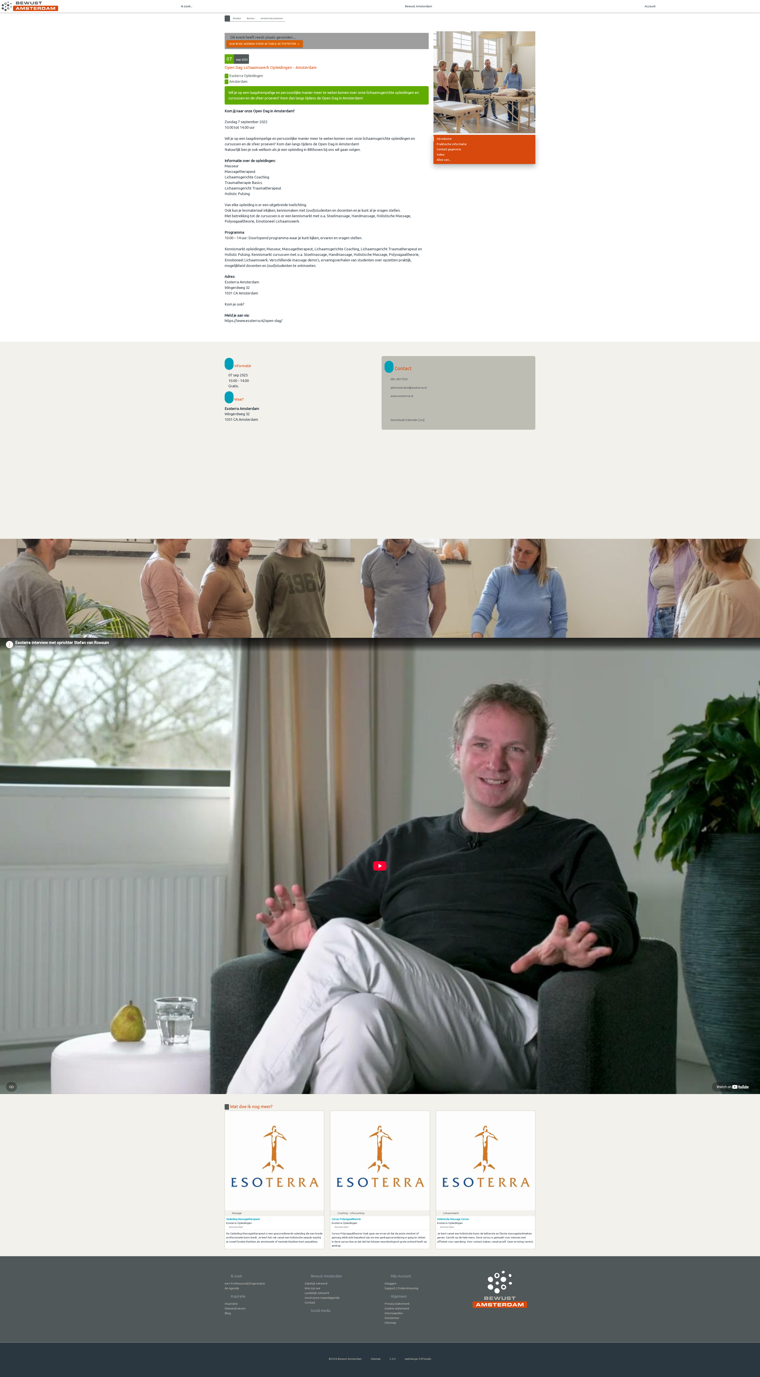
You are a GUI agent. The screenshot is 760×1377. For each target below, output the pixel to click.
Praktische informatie (452, 144)
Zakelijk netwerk (316, 1283)
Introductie (444, 138)
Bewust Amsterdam (418, 6)
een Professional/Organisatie (245, 1283)
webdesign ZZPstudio (418, 1358)
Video (441, 154)
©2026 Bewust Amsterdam (345, 1358)
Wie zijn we (312, 1288)
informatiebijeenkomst (271, 18)
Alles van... (444, 159)
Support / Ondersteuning (401, 1288)
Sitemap (390, 1322)
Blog (228, 1313)
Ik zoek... (186, 6)
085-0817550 (399, 379)
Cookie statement (397, 1308)
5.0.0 (393, 1358)
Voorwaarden (394, 1313)
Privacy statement (397, 1303)
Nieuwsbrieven (235, 1308)
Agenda (251, 18)
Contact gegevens (449, 149)
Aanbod (237, 18)
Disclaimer (392, 1318)
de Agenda (232, 1288)
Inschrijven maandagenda (322, 1297)
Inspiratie (231, 1303)
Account (650, 6)
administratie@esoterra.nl (408, 387)
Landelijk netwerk (317, 1293)
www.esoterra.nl (401, 396)
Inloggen (390, 1283)
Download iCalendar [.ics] (407, 420)
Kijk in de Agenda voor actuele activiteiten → (265, 43)
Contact (310, 1302)
